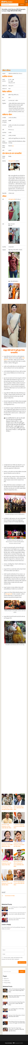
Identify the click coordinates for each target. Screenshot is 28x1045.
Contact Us (6, 980)
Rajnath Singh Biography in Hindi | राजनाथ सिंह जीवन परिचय (19, 883)
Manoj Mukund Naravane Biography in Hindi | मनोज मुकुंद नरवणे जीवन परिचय (16, 1022)
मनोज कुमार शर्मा (11, 161)
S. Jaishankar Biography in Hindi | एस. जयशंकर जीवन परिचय (19, 826)
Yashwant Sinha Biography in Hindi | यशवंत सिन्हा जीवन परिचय (16, 1015)
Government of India (10, 895)
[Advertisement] (14, 53)
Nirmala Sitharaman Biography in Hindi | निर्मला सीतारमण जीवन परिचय (7, 844)
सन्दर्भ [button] (3, 892)
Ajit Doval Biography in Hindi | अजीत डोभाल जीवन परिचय (19, 807)
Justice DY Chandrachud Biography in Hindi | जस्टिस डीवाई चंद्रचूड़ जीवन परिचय (16, 990)
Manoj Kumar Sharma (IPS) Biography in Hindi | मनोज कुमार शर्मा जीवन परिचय (7, 807)
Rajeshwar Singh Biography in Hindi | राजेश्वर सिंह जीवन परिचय (6, 826)
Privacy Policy (7, 982)
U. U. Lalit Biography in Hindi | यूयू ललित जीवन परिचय (15, 1009)
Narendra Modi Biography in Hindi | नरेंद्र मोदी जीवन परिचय (7, 883)
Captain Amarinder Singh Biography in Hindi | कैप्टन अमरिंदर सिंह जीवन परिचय (16, 1003)
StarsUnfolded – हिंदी (9, 1043)
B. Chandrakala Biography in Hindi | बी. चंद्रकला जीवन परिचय (6, 863)
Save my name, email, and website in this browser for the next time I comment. (12, 958)
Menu (26, 1)
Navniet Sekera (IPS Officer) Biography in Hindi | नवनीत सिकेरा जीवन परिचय (19, 864)
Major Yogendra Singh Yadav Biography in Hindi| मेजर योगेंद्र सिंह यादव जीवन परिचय (16, 1029)
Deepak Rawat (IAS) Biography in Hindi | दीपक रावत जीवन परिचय (19, 844)
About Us (6, 978)
